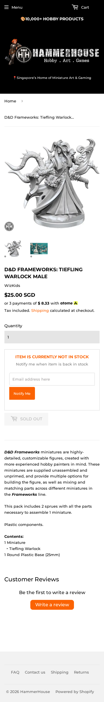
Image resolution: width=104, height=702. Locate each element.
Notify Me (22, 394)
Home (10, 101)
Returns (81, 672)
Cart (84, 7)
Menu (17, 7)
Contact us (35, 672)
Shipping (40, 310)
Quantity (13, 325)
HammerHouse (35, 691)
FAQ (15, 672)
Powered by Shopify (74, 691)
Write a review (52, 604)
